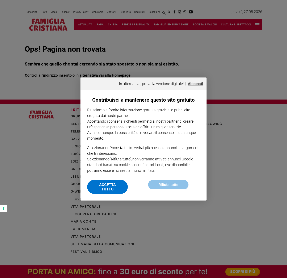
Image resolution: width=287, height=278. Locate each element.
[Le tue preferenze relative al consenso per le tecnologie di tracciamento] (3, 208)
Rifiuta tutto (168, 184)
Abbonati (195, 83)
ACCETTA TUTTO (107, 186)
